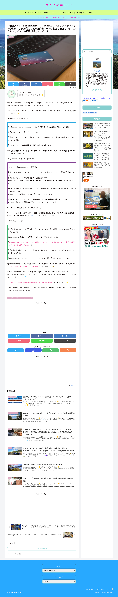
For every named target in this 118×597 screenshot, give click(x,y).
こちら (31, 216)
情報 (17, 298)
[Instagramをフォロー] (33, 350)
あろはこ (97, 71)
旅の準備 (30, 298)
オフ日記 (11, 298)
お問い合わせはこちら (92, 589)
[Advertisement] (41, 316)
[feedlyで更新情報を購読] (50, 350)
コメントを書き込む (41, 548)
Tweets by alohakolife (89, 113)
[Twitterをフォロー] (15, 350)
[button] (109, 51)
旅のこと (23, 298)
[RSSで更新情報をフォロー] (68, 350)
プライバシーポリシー (106, 589)
